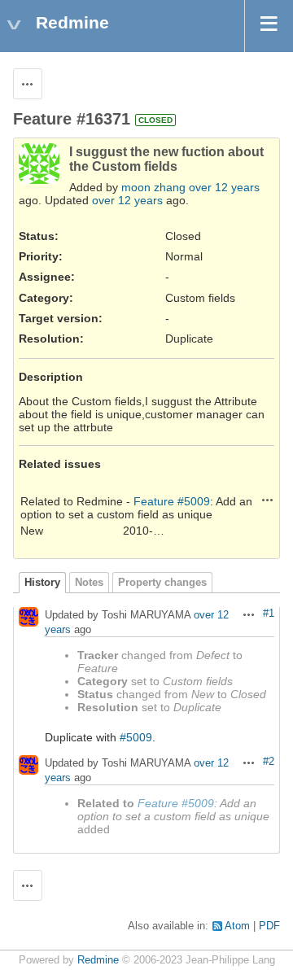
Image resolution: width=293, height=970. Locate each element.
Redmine (98, 960)
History (42, 582)
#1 (268, 613)
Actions (267, 499)
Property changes (162, 582)
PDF (269, 926)
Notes (89, 582)
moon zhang (153, 187)
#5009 (136, 737)
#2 (268, 761)
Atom (237, 926)
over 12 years (224, 187)
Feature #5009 (171, 501)
